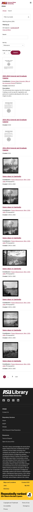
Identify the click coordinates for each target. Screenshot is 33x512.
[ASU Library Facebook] (4, 400)
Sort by (4, 42)
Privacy (6, 509)
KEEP (4, 423)
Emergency (26, 506)
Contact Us (5, 412)
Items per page (7, 50)
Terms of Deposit (7, 438)
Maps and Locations (10, 482)
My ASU (27, 485)
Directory (6, 488)
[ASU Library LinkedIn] (18, 400)
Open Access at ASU (8, 441)
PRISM (3, 6)
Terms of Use (25, 502)
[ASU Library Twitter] (8, 400)
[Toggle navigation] (30, 2)
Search (4, 34)
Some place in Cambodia (12, 176)
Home (4, 420)
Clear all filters (7, 30)
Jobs (5, 485)
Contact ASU (25, 482)
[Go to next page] (12, 376)
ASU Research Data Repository (11, 430)
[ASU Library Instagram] (13, 400)
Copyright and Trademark (11, 502)
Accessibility (7, 506)
